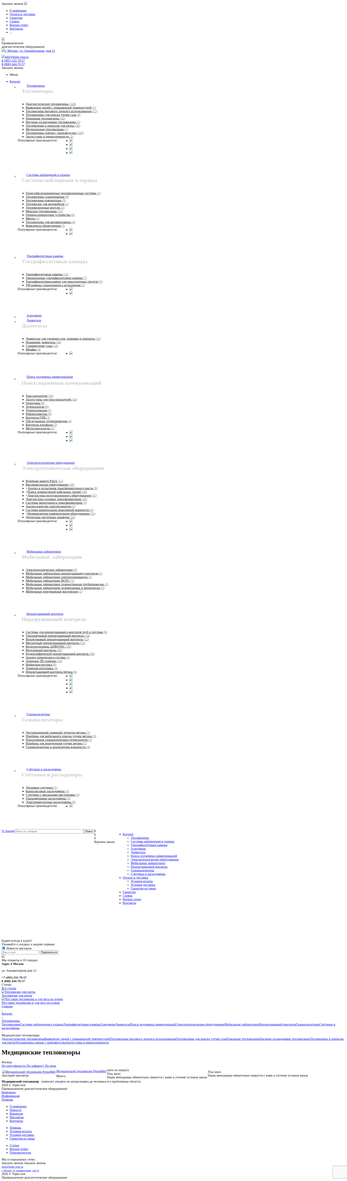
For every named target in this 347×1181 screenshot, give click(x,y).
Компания (8, 1092)
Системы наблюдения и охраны (152, 841)
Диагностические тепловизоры (23, 1039)
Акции (8, 831)
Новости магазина (19, 948)
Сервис (128, 895)
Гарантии (129, 892)
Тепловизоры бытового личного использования (143, 1039)
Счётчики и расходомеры (148, 874)
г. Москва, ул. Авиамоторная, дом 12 (30, 50)
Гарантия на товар (143, 888)
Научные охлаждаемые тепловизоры (284, 1039)
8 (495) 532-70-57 (13, 60)
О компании (18, 1106)
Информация (10, 1096)
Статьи (14, 1145)
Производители (20, 1152)
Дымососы (138, 852)
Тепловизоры (140, 837)
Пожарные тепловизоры (242, 1039)
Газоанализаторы (142, 870)
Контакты (129, 903)
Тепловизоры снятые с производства (40, 1042)
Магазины (17, 1117)
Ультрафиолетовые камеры (149, 845)
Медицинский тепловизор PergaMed (81, 1071)
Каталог (15, 81)
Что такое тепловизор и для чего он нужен (31, 1002)
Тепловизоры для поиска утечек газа (201, 1039)
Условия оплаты (142, 881)
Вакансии (16, 1113)
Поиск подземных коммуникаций (154, 856)
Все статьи (9, 988)
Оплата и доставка (135, 877)
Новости (15, 1110)
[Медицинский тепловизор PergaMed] (28, 1072)
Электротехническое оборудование (155, 859)
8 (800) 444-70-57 (13, 64)
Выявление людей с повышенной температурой (77, 1039)
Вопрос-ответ (132, 899)
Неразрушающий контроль (149, 866)
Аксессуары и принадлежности (87, 1042)
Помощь (7, 1099)
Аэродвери (138, 848)
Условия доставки (143, 885)
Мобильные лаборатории (148, 863)
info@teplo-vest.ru (17, 57)
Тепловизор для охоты (17, 995)
